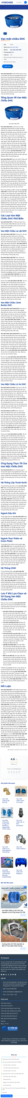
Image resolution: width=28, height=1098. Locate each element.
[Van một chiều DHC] (14, 21)
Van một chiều (14, 47)
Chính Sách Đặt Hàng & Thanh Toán (10, 1008)
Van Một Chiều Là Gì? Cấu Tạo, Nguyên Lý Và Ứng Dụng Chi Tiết (13, 911)
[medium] (13, 975)
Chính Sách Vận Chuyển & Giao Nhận (11, 1011)
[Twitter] (6, 975)
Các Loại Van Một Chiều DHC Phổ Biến (12, 1062)
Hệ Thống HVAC (7, 1085)
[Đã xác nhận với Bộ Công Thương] (14, 1028)
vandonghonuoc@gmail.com (14, 991)
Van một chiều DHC (15, 50)
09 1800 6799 (12, 989)
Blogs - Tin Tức (5, 1023)
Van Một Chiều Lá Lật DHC (9, 1065)
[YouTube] (3, 975)
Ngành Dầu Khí (7, 1079)
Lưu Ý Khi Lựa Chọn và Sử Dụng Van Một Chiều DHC (14, 1088)
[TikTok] (8, 975)
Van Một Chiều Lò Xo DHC (9, 1070)
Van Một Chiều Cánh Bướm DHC (11, 1068)
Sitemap (3, 1021)
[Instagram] (10, 975)
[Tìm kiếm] (25, 2)
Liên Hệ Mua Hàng (7, 1096)
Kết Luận (5, 1092)
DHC (13, 52)
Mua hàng (8, 66)
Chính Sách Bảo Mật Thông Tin (9, 1016)
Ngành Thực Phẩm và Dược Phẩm (11, 1082)
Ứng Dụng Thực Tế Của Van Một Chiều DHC (13, 1073)
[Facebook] (1, 975)
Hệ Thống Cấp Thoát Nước (9, 1076)
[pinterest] (15, 975)
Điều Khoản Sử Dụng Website (9, 1018)
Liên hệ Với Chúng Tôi (6, 1006)
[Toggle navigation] (3, 7)
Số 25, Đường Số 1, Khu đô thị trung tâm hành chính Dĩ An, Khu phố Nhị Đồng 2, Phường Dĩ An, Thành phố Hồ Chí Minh (15, 984)
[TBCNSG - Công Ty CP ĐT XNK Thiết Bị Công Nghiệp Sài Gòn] (7, 2)
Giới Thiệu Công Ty (6, 1003)
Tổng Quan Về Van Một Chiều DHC (11, 1059)
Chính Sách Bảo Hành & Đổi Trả (9, 1013)
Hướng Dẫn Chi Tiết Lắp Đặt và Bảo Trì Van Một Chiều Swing (13, 945)
